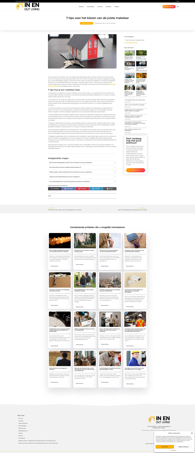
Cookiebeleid (173, 450)
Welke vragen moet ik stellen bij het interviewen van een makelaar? (82, 172)
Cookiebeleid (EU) (22, 430)
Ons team (108, 6)
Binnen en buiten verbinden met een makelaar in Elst (129, 57)
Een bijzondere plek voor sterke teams (135, 99)
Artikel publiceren (23, 423)
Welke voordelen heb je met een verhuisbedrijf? (84, 329)
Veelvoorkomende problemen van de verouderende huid (109, 251)
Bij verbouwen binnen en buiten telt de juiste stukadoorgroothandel (141, 69)
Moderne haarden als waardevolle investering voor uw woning (133, 116)
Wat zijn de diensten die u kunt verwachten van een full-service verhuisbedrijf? (84, 369)
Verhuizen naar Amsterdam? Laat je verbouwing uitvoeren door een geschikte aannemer (135, 330)
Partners (81, 6)
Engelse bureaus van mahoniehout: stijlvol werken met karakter (134, 110)
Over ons (100, 6)
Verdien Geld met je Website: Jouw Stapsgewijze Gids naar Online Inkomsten (38, 443)
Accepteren (164, 447)
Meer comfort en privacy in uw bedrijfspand (133, 130)
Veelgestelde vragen (131, 42)
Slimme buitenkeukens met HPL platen (129, 68)
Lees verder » (128, 101)
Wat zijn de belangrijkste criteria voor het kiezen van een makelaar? (82, 162)
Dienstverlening (86, 23)
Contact (117, 6)
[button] (192, 433)
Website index (22, 428)
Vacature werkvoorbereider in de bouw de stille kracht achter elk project (129, 93)
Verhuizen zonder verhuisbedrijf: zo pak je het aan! (59, 290)
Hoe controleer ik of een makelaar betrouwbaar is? (82, 167)
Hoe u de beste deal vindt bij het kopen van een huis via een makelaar (110, 330)
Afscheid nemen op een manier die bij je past (84, 251)
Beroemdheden (22, 425)
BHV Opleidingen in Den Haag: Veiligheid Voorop (83, 290)
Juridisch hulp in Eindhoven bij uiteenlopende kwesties (134, 251)
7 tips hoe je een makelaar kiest (134, 40)
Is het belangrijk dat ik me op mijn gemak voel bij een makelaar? (82, 181)
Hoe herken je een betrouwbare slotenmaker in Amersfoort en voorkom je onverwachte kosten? (135, 123)
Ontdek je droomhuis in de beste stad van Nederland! (110, 290)
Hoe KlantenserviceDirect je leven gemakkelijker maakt (110, 368)
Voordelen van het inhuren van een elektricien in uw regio (134, 368)
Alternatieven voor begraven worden (58, 368)
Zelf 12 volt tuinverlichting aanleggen (134, 104)
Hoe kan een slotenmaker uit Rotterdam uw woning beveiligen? (134, 291)
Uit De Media (90, 6)
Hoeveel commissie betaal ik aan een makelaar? (82, 176)
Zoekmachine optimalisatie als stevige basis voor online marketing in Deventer (140, 93)
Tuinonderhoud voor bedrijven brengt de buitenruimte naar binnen (141, 81)
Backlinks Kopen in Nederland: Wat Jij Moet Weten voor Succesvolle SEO (37, 440)
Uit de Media (21, 438)
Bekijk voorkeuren (184, 447)
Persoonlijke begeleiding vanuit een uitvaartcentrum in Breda (59, 251)
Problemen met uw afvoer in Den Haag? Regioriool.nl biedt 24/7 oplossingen (59, 330)
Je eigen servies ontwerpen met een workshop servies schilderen (129, 81)
